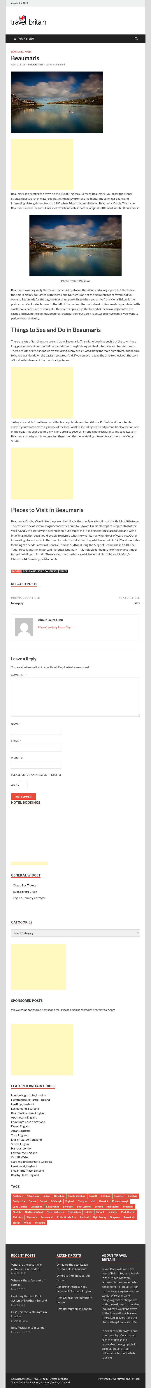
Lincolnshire (52, 1206)
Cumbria (132, 1195)
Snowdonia (129, 1217)
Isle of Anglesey (47, 571)
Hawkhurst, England (24, 1166)
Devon (32, 1201)
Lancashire (36, 1206)
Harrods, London (21, 1148)
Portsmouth (47, 1217)
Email (16, 740)
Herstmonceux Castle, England (30, 1099)
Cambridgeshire (76, 1195)
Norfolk (17, 1211)
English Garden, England (26, 1139)
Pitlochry (18, 1217)
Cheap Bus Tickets (24, 885)
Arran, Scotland (21, 1130)
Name (16, 723)
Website (17, 757)
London (99, 1206)
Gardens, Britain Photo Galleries (31, 1161)
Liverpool (68, 1206)
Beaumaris (17, 52)
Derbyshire (19, 1201)
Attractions (33, 1195)
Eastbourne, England (24, 1152)
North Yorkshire (55, 1211)
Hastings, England (22, 1104)
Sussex (16, 1222)
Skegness (115, 1217)
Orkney (88, 1211)
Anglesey (18, 1195)
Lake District (20, 1206)
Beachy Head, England (25, 1175)
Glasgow (82, 1201)
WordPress (119, 1378)
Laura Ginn (37, 64)
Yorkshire (40, 1222)
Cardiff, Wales (20, 1157)
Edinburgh (56, 1201)
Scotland (84, 1217)
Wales (28, 52)
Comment (19, 674)
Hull (93, 1201)
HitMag (135, 1378)
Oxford (100, 1211)
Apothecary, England (24, 1117)
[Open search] (136, 38)
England (69, 1201)
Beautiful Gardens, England (28, 1113)
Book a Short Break (25, 891)
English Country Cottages (29, 898)
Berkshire (59, 1195)
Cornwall (119, 1195)
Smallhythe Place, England (27, 1170)
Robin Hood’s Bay (66, 1217)
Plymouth (32, 1217)
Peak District (128, 1211)
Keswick (103, 1201)
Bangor (46, 1195)
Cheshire (105, 1195)
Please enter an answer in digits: (36, 774)
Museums (128, 1206)
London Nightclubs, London (28, 1095)
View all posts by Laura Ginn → (56, 627)
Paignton (112, 1211)
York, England (19, 1135)
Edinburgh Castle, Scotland (28, 1121)
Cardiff (93, 1195)
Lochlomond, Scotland (25, 1108)
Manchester (113, 1206)
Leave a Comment (55, 64)
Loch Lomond (84, 1206)
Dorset (43, 1201)
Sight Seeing (99, 1217)
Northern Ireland (34, 1211)
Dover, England (20, 1126)
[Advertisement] (42, 164)
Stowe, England (20, 1144)
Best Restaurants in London (28, 1327)
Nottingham (74, 1211)
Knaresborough (120, 1201)
